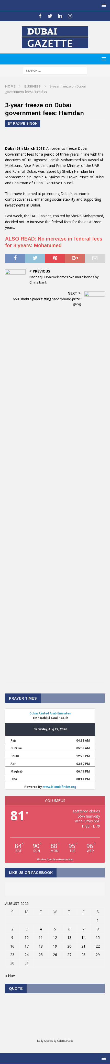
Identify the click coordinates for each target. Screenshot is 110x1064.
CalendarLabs (65, 1041)
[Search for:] (55, 70)
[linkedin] (60, 16)
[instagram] (69, 16)
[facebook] (40, 16)
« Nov (10, 975)
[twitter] (50, 16)
